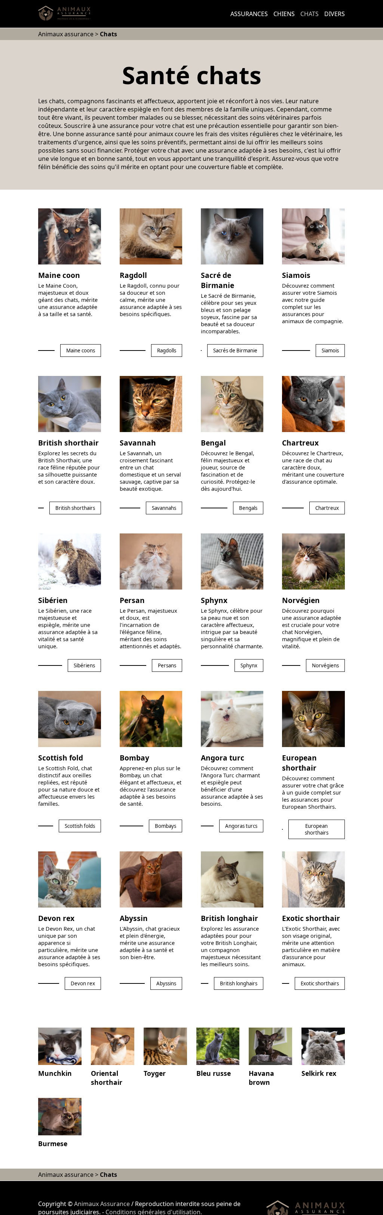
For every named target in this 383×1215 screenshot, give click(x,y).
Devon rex (56, 918)
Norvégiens (325, 665)
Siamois (296, 275)
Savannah (138, 443)
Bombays (165, 826)
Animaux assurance (66, 34)
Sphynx (214, 600)
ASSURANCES (249, 14)
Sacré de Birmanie (217, 280)
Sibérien (53, 600)
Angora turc (222, 758)
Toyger (155, 1073)
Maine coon (59, 275)
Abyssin (134, 918)
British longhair (229, 918)
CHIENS (284, 14)
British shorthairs (75, 508)
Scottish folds (80, 826)
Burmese (52, 1143)
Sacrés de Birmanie (235, 350)
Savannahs (164, 508)
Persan (132, 600)
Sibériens (84, 665)
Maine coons (80, 350)
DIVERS (334, 14)
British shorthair (68, 443)
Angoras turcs (241, 826)
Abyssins (166, 983)
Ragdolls (166, 350)
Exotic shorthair (311, 918)
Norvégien (301, 600)
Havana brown (261, 1078)
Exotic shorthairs (320, 983)
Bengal (213, 443)
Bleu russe (213, 1073)
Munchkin (55, 1073)
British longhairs (238, 983)
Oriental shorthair (106, 1078)
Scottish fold (60, 758)
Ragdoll (133, 275)
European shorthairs (316, 829)
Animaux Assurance (102, 1204)
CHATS (309, 14)
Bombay (134, 758)
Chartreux (300, 443)
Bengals (248, 508)
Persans (167, 665)
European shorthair (299, 763)
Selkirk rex (318, 1073)
